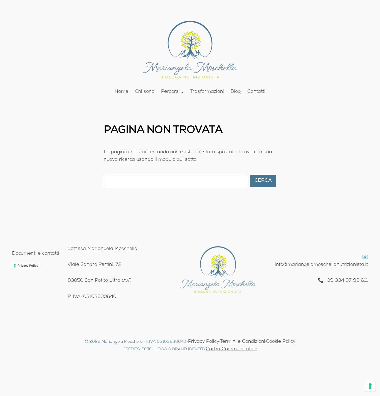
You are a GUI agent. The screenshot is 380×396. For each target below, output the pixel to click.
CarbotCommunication (231, 349)
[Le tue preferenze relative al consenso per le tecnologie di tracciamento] (370, 386)
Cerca (263, 180)
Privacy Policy (28, 266)
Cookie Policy (280, 341)
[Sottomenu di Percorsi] (182, 92)
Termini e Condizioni (242, 341)
